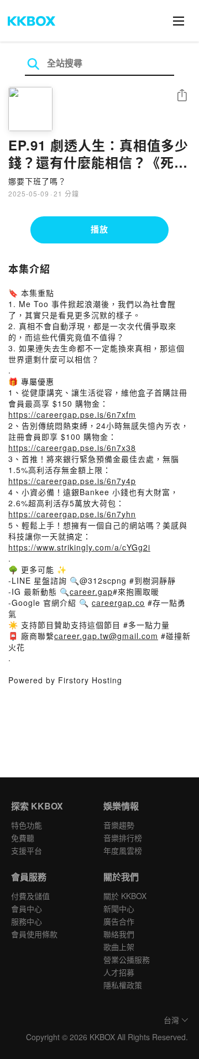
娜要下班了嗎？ (37, 180)
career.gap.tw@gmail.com (106, 635)
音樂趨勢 (118, 824)
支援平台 (26, 850)
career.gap (91, 591)
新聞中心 (118, 908)
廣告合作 (118, 921)
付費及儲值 (30, 895)
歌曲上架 (118, 946)
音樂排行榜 (122, 837)
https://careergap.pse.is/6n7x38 (72, 447)
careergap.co (118, 602)
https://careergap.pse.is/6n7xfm (72, 414)
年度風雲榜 (122, 850)
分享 (182, 96)
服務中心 (26, 921)
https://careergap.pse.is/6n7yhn (72, 514)
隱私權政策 (122, 984)
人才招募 (118, 972)
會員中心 (26, 908)
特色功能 (26, 824)
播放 (99, 229)
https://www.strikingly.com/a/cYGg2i (79, 547)
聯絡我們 (118, 933)
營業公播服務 (126, 959)
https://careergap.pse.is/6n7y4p (72, 480)
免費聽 (22, 837)
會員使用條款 (34, 933)
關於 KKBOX (124, 895)
